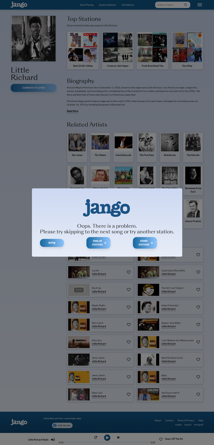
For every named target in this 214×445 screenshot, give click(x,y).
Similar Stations (97, 243)
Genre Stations (144, 243)
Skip (50, 242)
